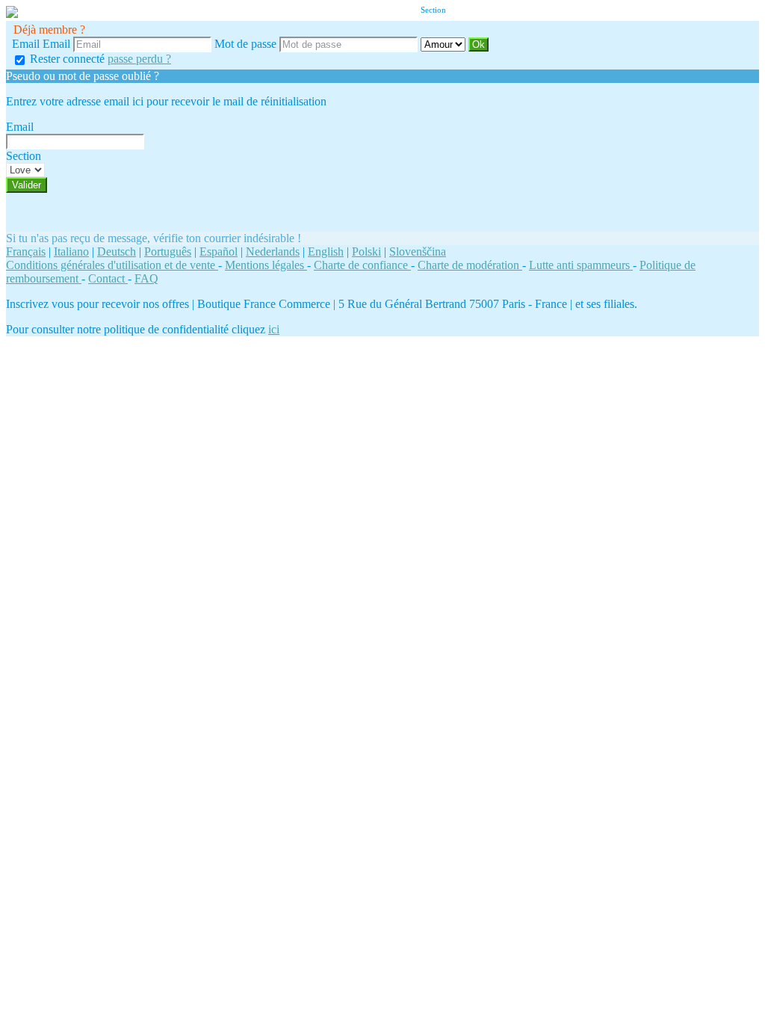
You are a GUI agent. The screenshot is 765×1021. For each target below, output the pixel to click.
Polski (366, 251)
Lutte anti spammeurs (581, 265)
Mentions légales (266, 265)
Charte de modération (470, 265)
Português (167, 251)
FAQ (146, 278)
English (326, 251)
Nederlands (273, 251)
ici (273, 329)
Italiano (71, 251)
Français (26, 251)
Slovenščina (417, 251)
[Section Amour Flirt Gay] (444, 43)
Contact (108, 278)
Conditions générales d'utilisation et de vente (112, 265)
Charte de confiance (362, 265)
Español (218, 251)
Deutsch (116, 251)
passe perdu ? (139, 58)
